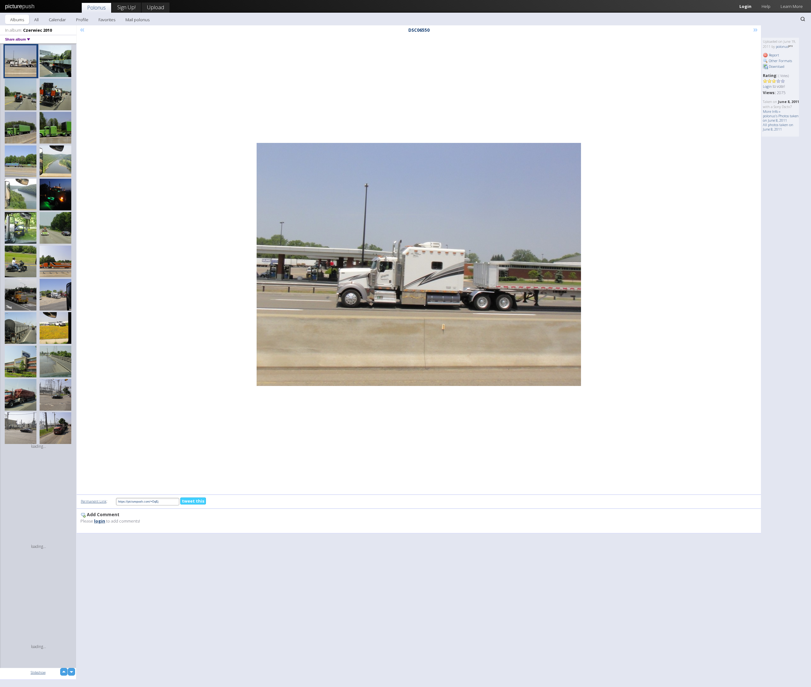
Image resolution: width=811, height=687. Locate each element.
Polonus (96, 7)
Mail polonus (137, 19)
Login (745, 6)
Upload (155, 7)
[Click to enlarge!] (419, 264)
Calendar (57, 19)
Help (766, 6)
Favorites (107, 19)
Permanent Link (93, 501)
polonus (782, 46)
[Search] (803, 19)
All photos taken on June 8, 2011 (778, 127)
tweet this (193, 501)
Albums (17, 19)
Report (773, 55)
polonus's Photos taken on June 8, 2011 (781, 118)
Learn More (792, 6)
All (36, 19)
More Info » (772, 111)
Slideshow (38, 672)
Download (776, 66)
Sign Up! (126, 7)
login (99, 521)
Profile (82, 19)
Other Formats (780, 60)
